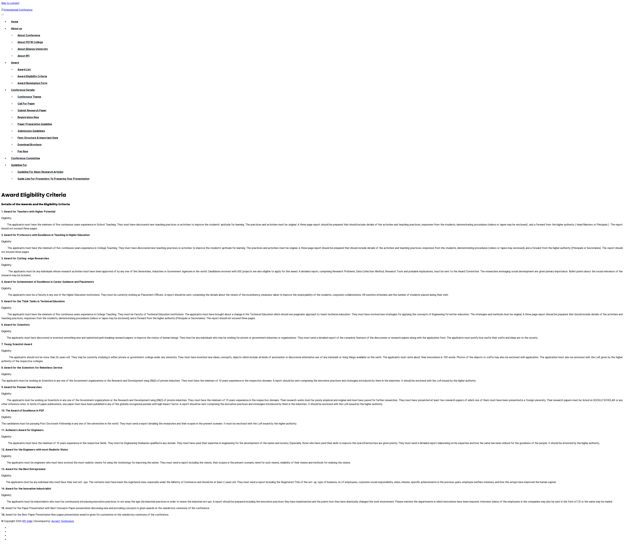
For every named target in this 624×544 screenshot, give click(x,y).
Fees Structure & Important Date (38, 137)
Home (14, 21)
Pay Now (23, 151)
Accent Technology (62, 521)
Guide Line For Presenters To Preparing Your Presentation (53, 178)
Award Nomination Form (32, 83)
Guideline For (19, 165)
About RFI (23, 55)
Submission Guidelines (31, 131)
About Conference (29, 35)
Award (15, 62)
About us (16, 28)
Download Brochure (30, 144)
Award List (24, 69)
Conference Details (23, 90)
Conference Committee (25, 158)
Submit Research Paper (32, 110)
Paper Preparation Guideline (35, 124)
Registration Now (28, 117)
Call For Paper (26, 103)
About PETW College (30, 42)
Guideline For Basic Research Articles (40, 171)
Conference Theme (29, 96)
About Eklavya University (33, 49)
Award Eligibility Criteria (32, 76)
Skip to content (10, 3)
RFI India (27, 521)
